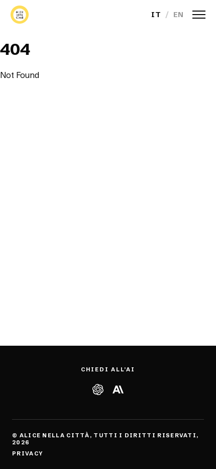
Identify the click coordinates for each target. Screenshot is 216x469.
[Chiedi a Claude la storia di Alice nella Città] (118, 389)
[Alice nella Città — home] (19, 14)
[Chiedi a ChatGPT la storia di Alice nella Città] (97, 389)
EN (178, 14)
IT (156, 14)
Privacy (27, 453)
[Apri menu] (199, 15)
